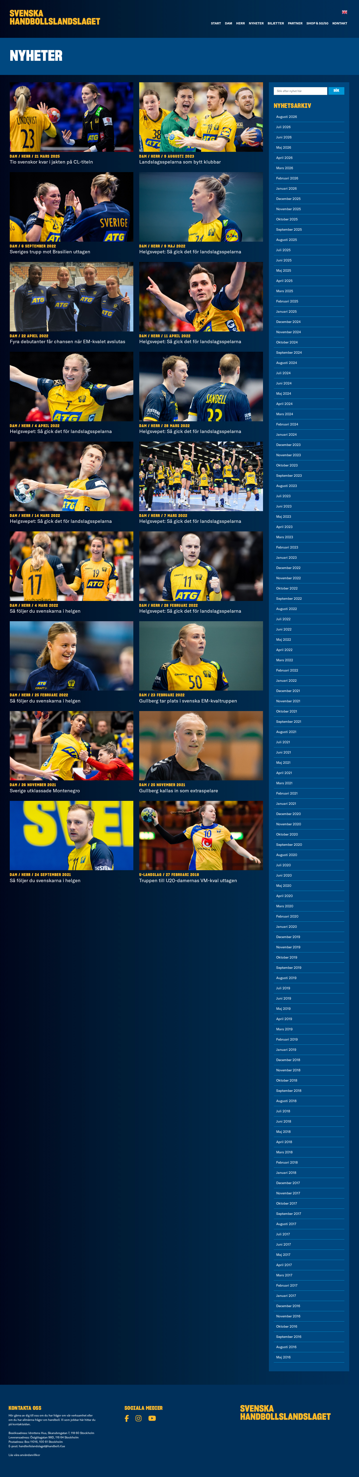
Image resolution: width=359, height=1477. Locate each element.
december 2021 (288, 691)
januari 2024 (286, 434)
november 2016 (288, 1316)
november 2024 (288, 332)
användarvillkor (30, 1455)
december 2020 (288, 814)
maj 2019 (283, 1008)
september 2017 (288, 1213)
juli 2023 (283, 496)
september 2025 (289, 229)
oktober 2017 (286, 1203)
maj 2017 (283, 1254)
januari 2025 (286, 311)
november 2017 (288, 1193)
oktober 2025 (287, 219)
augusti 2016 (286, 1347)
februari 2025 (287, 301)
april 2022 (284, 650)
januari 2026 (286, 188)
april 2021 (284, 773)
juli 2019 (283, 988)
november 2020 (288, 824)
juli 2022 (283, 619)
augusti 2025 (286, 240)
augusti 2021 (286, 732)
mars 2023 (284, 537)
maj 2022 (283, 639)
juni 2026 (284, 137)
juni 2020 (284, 875)
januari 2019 (286, 1049)
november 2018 (288, 1070)
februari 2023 (287, 547)
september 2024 (289, 352)
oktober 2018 (286, 1080)
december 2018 (288, 1060)
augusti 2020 (286, 855)
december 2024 (288, 322)
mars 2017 (284, 1275)
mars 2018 (284, 1152)
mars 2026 (284, 168)
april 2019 (284, 1019)
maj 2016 (283, 1357)
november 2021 (288, 701)
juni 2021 (283, 752)
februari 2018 (287, 1162)
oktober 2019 (286, 957)
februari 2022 (287, 670)
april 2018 (284, 1142)
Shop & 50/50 (317, 23)
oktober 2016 (286, 1326)
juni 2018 (283, 1121)
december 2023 (288, 445)
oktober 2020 (287, 834)
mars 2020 (284, 906)
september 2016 (288, 1336)
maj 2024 (283, 393)
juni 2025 (284, 260)
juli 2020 (283, 865)
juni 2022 (284, 629)
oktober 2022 (287, 588)
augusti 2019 (286, 978)
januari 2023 (286, 557)
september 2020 (289, 844)
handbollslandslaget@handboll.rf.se (42, 1446)
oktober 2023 (287, 465)
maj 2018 (283, 1131)
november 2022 (288, 578)
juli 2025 (283, 250)
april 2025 (284, 281)
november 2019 (288, 947)
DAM (228, 23)
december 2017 (288, 1183)
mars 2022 (284, 660)
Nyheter (256, 23)
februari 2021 (287, 793)
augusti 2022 (286, 609)
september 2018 (288, 1090)
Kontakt (339, 23)
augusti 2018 (286, 1101)
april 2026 (284, 157)
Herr (240, 23)
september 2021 (288, 721)
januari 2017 (286, 1295)
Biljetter (276, 23)
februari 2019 (287, 1039)
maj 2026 (283, 147)
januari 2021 (286, 803)
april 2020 (284, 896)
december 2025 (288, 198)
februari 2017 (286, 1285)
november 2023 (288, 455)
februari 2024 (287, 424)
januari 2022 (286, 680)
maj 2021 (283, 762)
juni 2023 (284, 506)
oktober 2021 (286, 711)
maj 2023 (283, 516)
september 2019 (288, 967)
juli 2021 (283, 742)
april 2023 (284, 527)
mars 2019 (284, 1029)
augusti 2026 (286, 116)
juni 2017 (283, 1244)
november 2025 (288, 209)
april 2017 (284, 1265)
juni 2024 (284, 383)
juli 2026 (283, 127)
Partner (295, 23)
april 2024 (284, 404)
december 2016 (288, 1306)
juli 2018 (283, 1111)
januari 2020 (286, 926)
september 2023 (289, 475)
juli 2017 (283, 1234)
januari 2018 (286, 1172)
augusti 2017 (286, 1224)
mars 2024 (284, 414)
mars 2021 (284, 783)
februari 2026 (287, 178)
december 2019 (288, 937)
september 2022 (289, 598)
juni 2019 (283, 998)
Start (216, 23)
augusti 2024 (286, 363)
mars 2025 (284, 291)
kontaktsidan (21, 1424)
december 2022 (288, 568)
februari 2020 (287, 916)
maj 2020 (283, 885)
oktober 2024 (287, 342)
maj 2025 (283, 270)
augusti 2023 (286, 486)
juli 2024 (283, 373)
